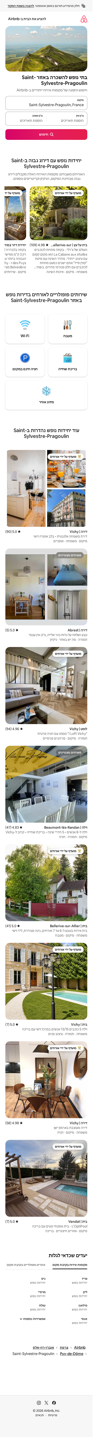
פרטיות (52, 1415)
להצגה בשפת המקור (21, 6)
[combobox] (46, 105)
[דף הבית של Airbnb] (84, 19)
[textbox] (67, 120)
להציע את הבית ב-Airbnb (27, 19)
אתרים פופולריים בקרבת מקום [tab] (26, 1265)
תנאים (39, 1415)
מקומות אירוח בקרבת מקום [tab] (69, 1265)
